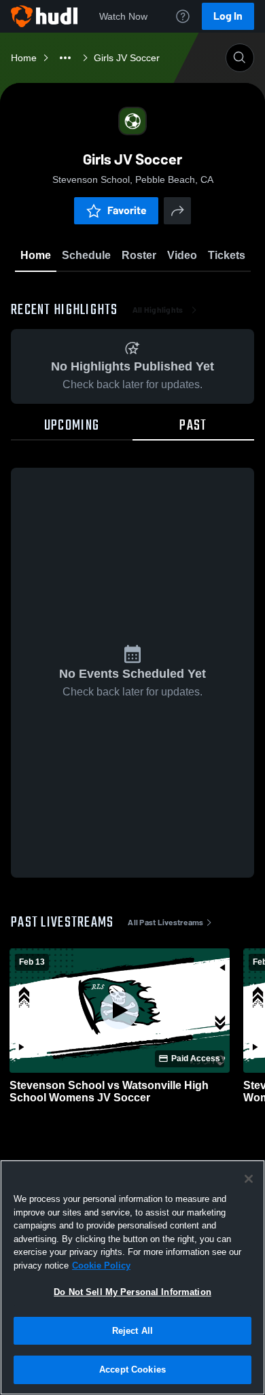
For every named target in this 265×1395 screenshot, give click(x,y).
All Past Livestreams (165, 922)
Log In (228, 16)
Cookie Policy (101, 1265)
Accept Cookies (132, 1369)
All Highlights (157, 310)
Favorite (127, 210)
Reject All (132, 1331)
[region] (132, 1277)
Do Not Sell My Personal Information (132, 1292)
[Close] (249, 1179)
